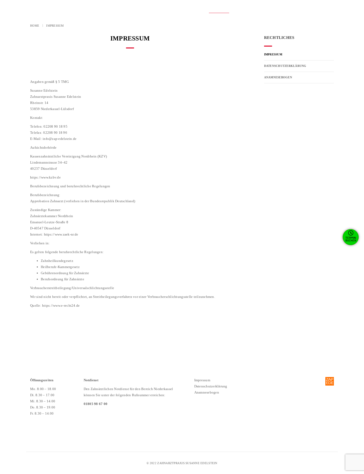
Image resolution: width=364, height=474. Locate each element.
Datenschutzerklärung (263, 10)
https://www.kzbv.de (45, 177)
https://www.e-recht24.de (61, 305)
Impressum (219, 10)
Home (34, 25)
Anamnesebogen (313, 10)
